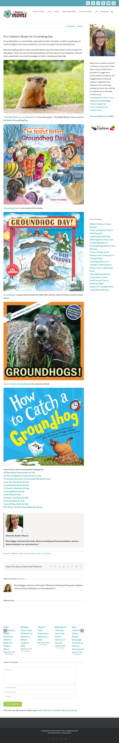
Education (32, 553)
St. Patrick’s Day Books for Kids (16, 488)
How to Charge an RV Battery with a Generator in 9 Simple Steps (102, 255)
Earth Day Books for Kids (13, 500)
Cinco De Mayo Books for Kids (15, 504)
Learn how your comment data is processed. (58, 710)
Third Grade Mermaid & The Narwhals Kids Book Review (27, 479)
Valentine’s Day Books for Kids (15, 497)
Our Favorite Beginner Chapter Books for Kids (22, 475)
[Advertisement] (103, 178)
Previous (71, 26)
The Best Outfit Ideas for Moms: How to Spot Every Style (101, 267)
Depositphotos (66, 733)
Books (27, 553)
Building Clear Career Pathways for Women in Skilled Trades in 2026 (27, 636)
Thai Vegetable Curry (99, 261)
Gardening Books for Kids (13, 491)
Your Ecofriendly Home (99, 107)
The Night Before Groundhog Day (19, 117)
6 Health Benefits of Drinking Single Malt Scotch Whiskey (102, 245)
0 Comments (47, 553)
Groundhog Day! (11, 208)
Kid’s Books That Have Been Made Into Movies (22, 507)
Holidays (38, 553)
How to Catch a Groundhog (15, 384)
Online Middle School (99, 116)
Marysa (7, 553)
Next (79, 26)
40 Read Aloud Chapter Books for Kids (19, 472)
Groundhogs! (9, 294)
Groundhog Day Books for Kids (16, 485)
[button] (112, 11)
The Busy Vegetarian (98, 104)
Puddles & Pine (96, 110)
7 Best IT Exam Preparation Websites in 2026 (43, 633)
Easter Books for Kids (12, 494)
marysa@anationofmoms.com (101, 97)
